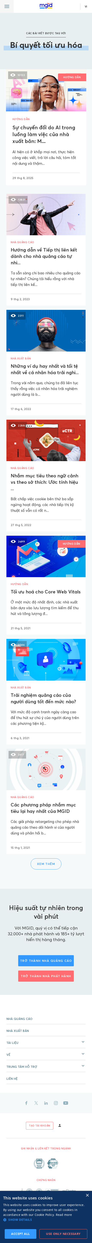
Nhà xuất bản (21, 358)
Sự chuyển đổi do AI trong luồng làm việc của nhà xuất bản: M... (43, 134)
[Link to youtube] (65, 1103)
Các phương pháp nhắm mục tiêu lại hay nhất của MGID (43, 808)
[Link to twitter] (36, 1103)
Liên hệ (12, 1079)
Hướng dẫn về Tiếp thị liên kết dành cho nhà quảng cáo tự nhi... (44, 256)
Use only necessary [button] (63, 1234)
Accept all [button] (20, 1234)
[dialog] (46, 1217)
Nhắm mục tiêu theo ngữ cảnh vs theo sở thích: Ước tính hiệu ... (44, 482)
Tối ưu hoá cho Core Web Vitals (46, 592)
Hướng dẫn (21, 119)
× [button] (87, 1195)
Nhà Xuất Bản (17, 1031)
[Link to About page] (46, 1163)
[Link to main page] (46, 5)
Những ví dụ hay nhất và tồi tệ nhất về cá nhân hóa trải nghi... (45, 369)
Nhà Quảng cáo (19, 1019)
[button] (46, 1042)
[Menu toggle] (7, 6)
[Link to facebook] (26, 1103)
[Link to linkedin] (46, 1103)
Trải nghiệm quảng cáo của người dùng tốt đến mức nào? (43, 698)
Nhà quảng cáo (22, 242)
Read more (64, 1215)
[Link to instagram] (55, 1103)
